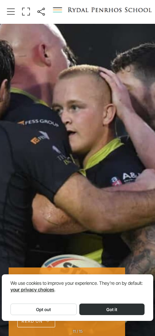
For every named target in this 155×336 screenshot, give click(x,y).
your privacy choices (32, 289)
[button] (11, 12)
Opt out (43, 309)
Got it (111, 309)
